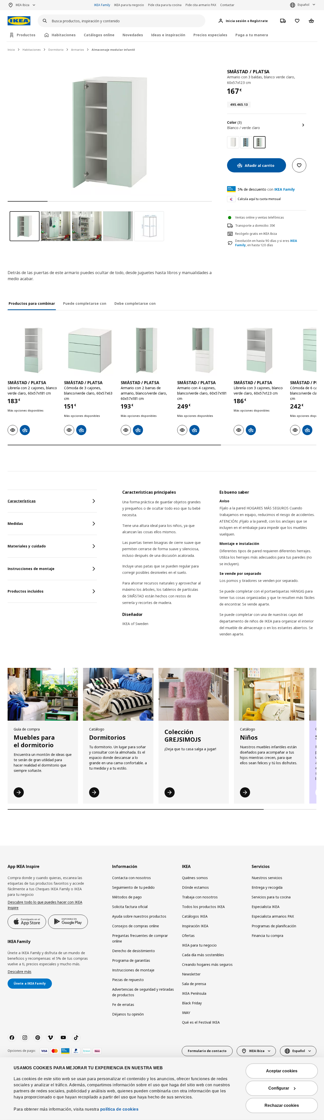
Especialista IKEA (265, 906)
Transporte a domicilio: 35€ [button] (255, 225)
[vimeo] (50, 1037)
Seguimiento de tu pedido (133, 887)
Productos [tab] (26, 34)
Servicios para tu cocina (271, 897)
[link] (233, 142)
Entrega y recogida (267, 887)
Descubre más (19, 971)
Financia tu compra (267, 935)
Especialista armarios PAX (273, 916)
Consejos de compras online (135, 925)
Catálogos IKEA (195, 916)
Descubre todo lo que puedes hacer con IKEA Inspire (45, 905)
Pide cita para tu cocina (164, 5)
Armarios (77, 49)
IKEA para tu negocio (129, 5)
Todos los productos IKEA (203, 906)
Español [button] (303, 5)
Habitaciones (32, 49)
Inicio (11, 49)
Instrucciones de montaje (133, 970)
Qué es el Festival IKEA (201, 1022)
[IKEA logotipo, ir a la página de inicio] (19, 21)
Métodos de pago (127, 897)
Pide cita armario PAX (201, 5)
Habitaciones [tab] (64, 34)
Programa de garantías (131, 960)
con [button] (266, 189)
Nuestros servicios (267, 877)
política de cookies (119, 1109)
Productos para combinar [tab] (32, 303)
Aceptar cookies (281, 1071)
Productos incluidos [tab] (26, 591)
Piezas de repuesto (128, 979)
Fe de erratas (123, 1004)
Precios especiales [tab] (210, 34)
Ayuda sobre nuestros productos (139, 916)
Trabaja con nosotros (200, 897)
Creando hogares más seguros (207, 964)
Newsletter (191, 974)
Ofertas (188, 935)
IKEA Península (194, 993)
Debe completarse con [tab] (135, 303)
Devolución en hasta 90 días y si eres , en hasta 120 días (266, 243)
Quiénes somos (195, 877)
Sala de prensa (194, 983)
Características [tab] (22, 501)
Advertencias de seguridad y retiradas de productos (143, 992)
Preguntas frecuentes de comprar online (140, 938)
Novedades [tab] (133, 34)
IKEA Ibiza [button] (22, 5)
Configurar (278, 1088)
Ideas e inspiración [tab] (168, 34)
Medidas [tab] (15, 523)
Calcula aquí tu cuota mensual (259, 199)
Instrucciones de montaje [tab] (31, 568)
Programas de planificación (274, 925)
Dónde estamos (195, 887)
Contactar (227, 5)
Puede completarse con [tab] (84, 303)
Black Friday (192, 1003)
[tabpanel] (219, 570)
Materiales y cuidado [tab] (27, 546)
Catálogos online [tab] (99, 34)
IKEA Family (102, 5)
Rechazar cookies (282, 1105)
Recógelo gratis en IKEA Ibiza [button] (256, 234)
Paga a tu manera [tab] (251, 34)
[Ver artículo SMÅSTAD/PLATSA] (33, 350)
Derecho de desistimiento (133, 950)
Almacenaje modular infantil (113, 49)
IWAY (186, 1012)
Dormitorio (56, 49)
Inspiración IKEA (195, 925)
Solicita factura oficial (130, 906)
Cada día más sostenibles (203, 954)
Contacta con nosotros (131, 877)
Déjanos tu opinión (128, 1014)
